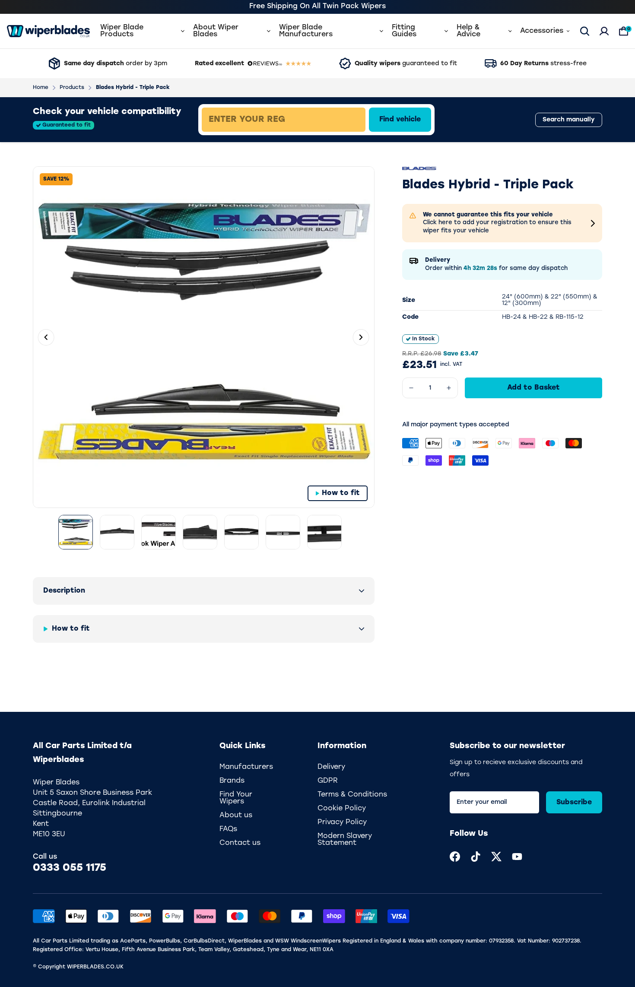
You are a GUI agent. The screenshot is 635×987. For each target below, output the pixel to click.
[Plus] (448, 388)
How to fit (341, 493)
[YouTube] (517, 856)
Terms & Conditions (352, 794)
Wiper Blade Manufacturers (306, 31)
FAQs (228, 829)
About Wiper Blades (215, 31)
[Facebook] (455, 856)
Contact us (239, 843)
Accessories (541, 31)
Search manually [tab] (569, 120)
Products (72, 87)
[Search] (584, 31)
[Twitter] (496, 856)
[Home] (48, 31)
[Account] (604, 31)
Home (40, 87)
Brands (231, 781)
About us (235, 815)
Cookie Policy (342, 808)
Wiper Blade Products (121, 31)
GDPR (328, 781)
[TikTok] (475, 856)
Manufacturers (246, 767)
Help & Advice (468, 31)
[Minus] (411, 388)
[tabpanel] (346, 119)
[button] (203, 590)
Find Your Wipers (235, 798)
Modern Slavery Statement (345, 840)
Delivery (331, 767)
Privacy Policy (342, 822)
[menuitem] (455, 856)
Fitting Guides (404, 31)
